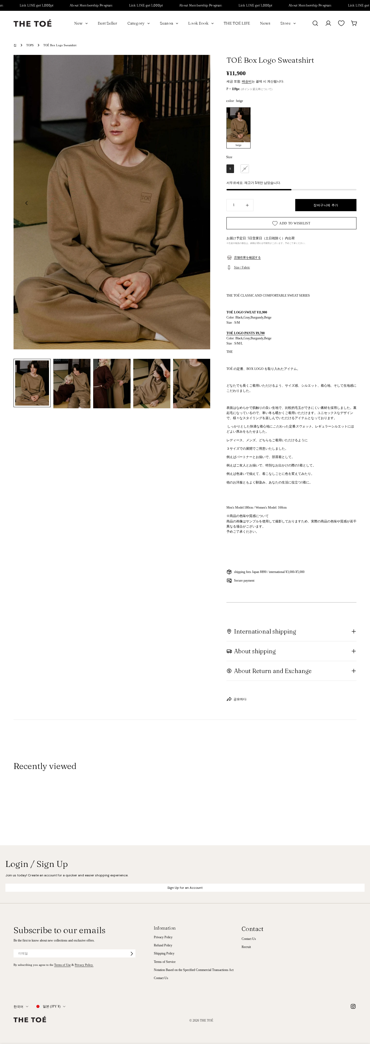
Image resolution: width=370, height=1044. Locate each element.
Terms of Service (165, 962)
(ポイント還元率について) (256, 89)
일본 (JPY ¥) (51, 1006)
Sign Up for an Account (185, 888)
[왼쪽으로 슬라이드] (26, 203)
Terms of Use (62, 965)
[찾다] (315, 23)
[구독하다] (131, 953)
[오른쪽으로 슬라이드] (197, 203)
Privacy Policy (163, 937)
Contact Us (161, 978)
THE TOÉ (206, 1020)
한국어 (18, 1006)
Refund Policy (163, 945)
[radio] (238, 128)
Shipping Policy (164, 954)
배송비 (247, 81)
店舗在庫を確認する (247, 257)
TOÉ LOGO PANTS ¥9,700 (245, 333)
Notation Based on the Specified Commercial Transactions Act (193, 970)
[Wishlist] (341, 23)
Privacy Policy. (84, 965)
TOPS (30, 45)
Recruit (246, 947)
